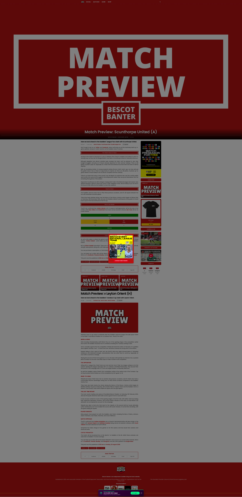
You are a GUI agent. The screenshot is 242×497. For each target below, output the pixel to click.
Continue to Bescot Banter (121, 260)
